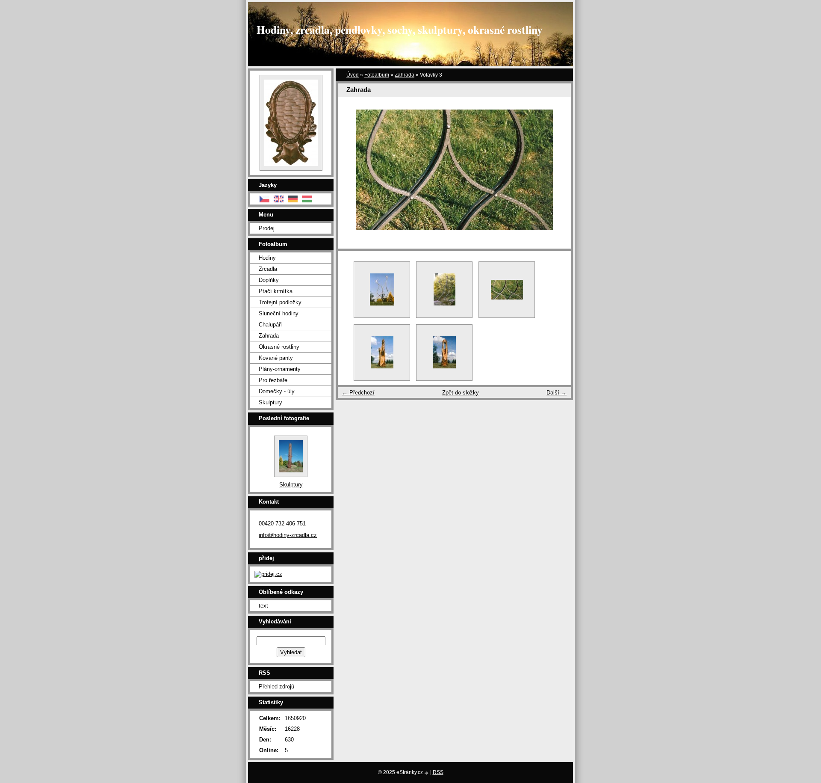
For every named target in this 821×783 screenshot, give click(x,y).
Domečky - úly (277, 391)
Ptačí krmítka (275, 291)
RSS (438, 772)
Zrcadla (268, 269)
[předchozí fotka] (351, 170)
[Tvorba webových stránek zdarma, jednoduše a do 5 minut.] (427, 773)
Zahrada (404, 74)
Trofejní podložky (280, 302)
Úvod (352, 74)
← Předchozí (358, 392)
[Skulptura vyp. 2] (444, 352)
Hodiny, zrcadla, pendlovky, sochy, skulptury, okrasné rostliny (400, 29)
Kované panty (276, 358)
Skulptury (270, 402)
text (263, 605)
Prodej (267, 228)
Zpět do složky (460, 392)
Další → (556, 392)
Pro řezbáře (273, 380)
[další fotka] (557, 170)
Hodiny (267, 258)
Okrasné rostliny (279, 347)
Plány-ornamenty (280, 369)
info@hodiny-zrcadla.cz (288, 535)
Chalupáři (270, 324)
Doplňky (269, 280)
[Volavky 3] (507, 289)
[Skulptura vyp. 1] (382, 352)
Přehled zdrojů (276, 686)
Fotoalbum (376, 74)
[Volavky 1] (382, 289)
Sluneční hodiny (278, 313)
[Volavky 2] (444, 289)
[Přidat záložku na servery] (268, 574)
